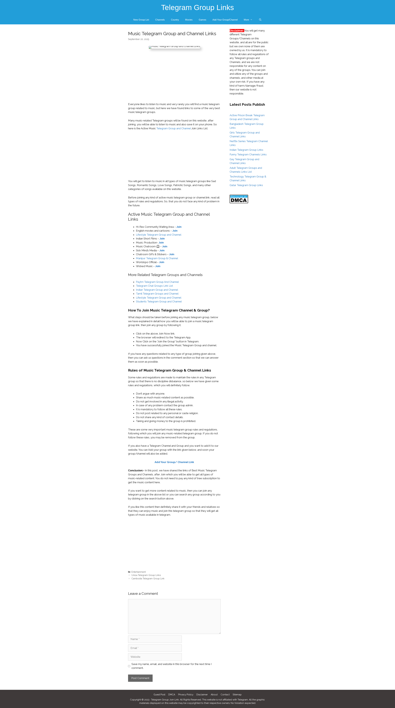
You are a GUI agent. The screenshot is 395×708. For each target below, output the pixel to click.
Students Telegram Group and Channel (159, 301)
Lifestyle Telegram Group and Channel (158, 234)
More (246, 19)
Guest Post (159, 694)
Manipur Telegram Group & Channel (157, 258)
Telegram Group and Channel (173, 128)
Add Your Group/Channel (225, 19)
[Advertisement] (174, 79)
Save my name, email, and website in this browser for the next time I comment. (171, 666)
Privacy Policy (185, 694)
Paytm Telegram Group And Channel (157, 281)
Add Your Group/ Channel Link (174, 462)
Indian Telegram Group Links (246, 149)
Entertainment (138, 572)
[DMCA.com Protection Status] (239, 202)
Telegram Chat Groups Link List (154, 285)
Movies (189, 19)
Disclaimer (202, 694)
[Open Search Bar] (260, 19)
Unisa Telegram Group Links (146, 575)
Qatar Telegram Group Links (246, 185)
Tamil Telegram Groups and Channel (157, 293)
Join (178, 226)
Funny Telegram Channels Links (248, 154)
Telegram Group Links (197, 7)
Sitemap (237, 694)
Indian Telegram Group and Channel (157, 289)
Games (202, 19)
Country (175, 19)
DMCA (171, 694)
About (214, 694)
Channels (160, 19)
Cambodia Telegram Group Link (147, 578)
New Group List (141, 19)
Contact (225, 694)
